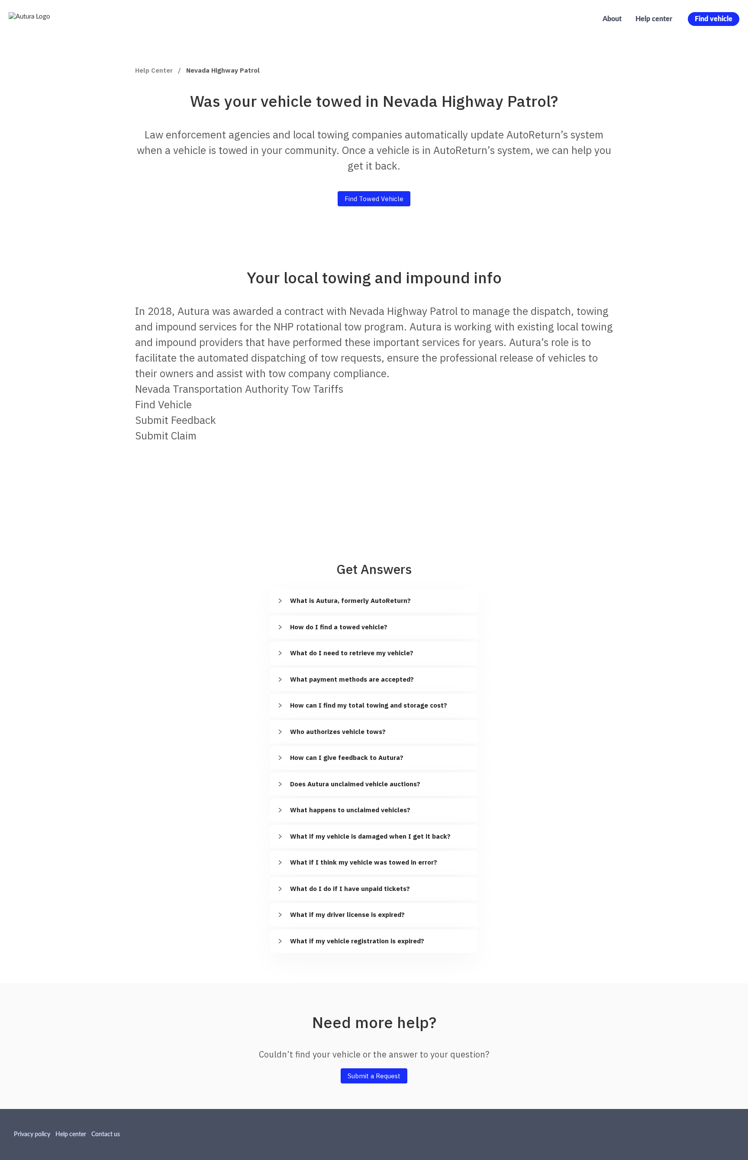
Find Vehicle (163, 404)
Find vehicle (713, 19)
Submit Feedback (175, 420)
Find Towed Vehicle (374, 199)
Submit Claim (166, 435)
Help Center (154, 70)
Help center (653, 19)
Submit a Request (374, 1076)
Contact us (105, 1134)
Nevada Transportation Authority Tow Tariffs (239, 389)
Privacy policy (32, 1134)
